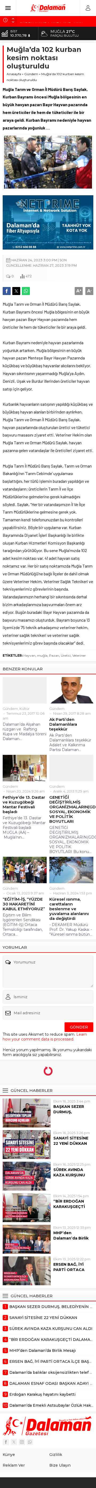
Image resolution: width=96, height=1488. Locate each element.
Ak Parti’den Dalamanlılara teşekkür (63, 724)
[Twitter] (14, 1442)
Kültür (24, 708)
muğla (42, 655)
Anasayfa (14, 74)
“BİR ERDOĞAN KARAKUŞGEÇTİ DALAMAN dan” (69, 1206)
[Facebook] (6, 1442)
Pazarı (54, 655)
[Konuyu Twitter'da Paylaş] (16, 291)
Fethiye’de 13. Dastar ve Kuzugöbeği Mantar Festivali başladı (24, 804)
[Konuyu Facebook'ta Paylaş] (7, 291)
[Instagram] (22, 1442)
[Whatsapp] (30, 1442)
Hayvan (29, 655)
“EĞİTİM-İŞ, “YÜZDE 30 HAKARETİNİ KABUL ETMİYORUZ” (24, 904)
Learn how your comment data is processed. (45, 1037)
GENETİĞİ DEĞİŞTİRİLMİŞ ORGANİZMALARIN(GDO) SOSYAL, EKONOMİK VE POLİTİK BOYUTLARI (71, 809)
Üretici (66, 655)
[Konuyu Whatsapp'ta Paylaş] (26, 291)
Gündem (31, 74)
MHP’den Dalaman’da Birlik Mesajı (71, 1238)
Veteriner (79, 655)
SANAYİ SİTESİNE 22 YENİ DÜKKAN (70, 1141)
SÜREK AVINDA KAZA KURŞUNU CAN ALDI (69, 1175)
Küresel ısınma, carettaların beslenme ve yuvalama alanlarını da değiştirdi (69, 909)
